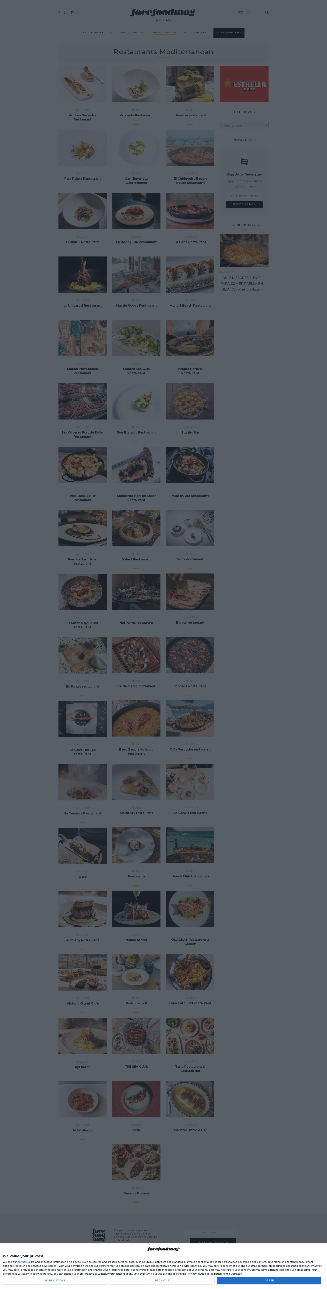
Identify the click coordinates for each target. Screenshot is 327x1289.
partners (23, 1261)
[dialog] (163, 1266)
